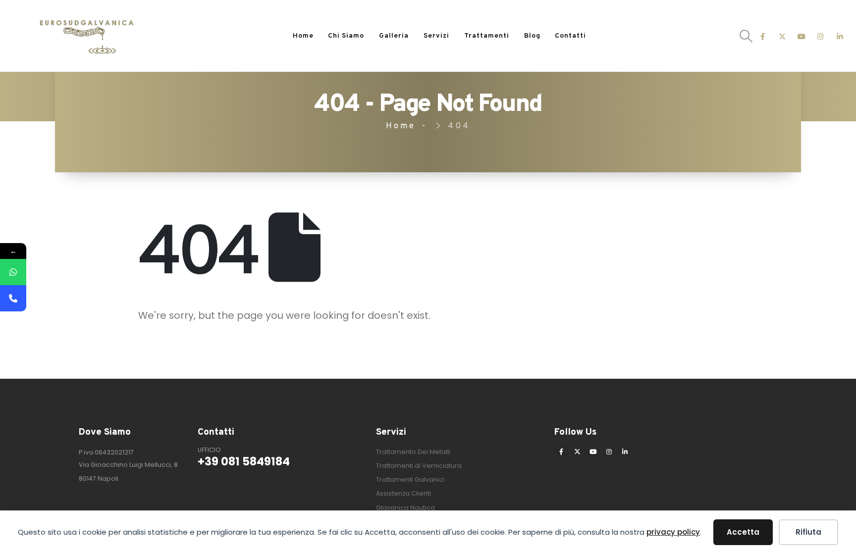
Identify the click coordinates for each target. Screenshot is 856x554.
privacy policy (673, 532)
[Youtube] (801, 36)
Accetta (743, 532)
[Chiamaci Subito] (13, 298)
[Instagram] (820, 36)
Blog (532, 36)
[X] (782, 36)
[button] (746, 36)
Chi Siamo (346, 36)
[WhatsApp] (13, 272)
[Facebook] (762, 36)
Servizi (436, 36)
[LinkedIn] (840, 36)
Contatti (570, 36)
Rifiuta (808, 532)
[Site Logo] (86, 36)
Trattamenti (486, 36)
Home (303, 36)
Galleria (394, 36)
